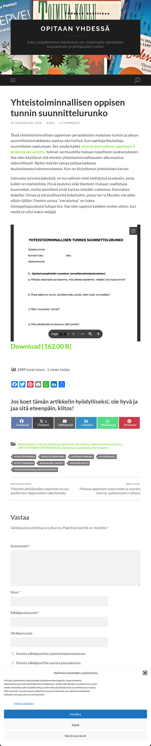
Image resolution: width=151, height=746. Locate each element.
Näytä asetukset (75, 736)
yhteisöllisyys (79, 463)
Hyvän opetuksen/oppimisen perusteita (63, 444)
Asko (51, 122)
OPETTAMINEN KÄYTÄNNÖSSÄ (39, 447)
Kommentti (20, 546)
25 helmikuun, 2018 (26, 122)
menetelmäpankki (53, 456)
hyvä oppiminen (24, 456)
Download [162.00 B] (41, 346)
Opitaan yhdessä (75, 28)
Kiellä (75, 725)
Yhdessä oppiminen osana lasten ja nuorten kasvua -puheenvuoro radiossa (109, 488)
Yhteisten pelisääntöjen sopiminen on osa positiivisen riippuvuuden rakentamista (40, 488)
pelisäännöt (107, 456)
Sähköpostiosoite (25, 612)
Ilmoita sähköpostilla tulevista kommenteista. (51, 653)
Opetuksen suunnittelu (76, 447)
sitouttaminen (23, 463)
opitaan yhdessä (82, 456)
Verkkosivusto (21, 633)
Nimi (15, 592)
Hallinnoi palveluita (24, 703)
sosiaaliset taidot (52, 463)
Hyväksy (75, 714)
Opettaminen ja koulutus (106, 444)
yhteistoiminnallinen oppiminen (35, 469)
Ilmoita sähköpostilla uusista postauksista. (48, 663)
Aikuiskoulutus (27, 444)
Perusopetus (100, 447)
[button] (145, 673)
